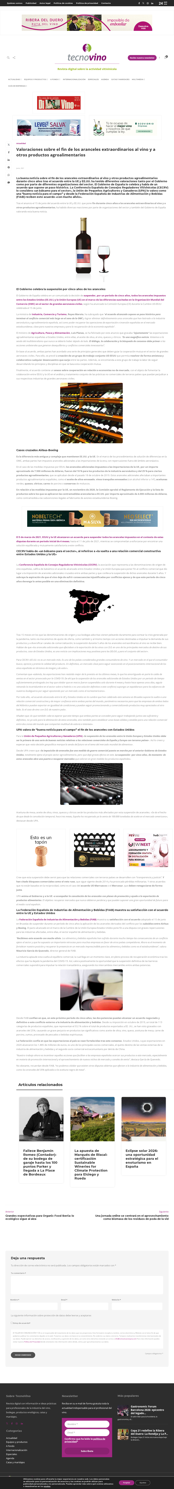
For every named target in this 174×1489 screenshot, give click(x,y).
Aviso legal (45, 3)
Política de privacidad (87, 3)
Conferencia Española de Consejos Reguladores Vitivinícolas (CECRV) (58, 564)
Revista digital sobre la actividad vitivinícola (87, 69)
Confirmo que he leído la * (85, 1440)
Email (64, 1300)
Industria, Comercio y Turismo (49, 314)
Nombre (14, 1300)
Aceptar (126, 1482)
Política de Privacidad (32, 1342)
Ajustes (142, 1482)
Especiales (93, 79)
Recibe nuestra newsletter (142, 58)
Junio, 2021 (20, 168)
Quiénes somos (14, 3)
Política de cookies (63, 3)
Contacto (106, 3)
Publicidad (31, 3)
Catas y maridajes (120, 79)
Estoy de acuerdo (21, 1323)
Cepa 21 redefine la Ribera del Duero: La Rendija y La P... (149, 1432)
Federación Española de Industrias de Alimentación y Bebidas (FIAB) (58, 919)
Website (116, 1300)
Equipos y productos (35, 79)
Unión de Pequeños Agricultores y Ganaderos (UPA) (53, 736)
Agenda (105, 79)
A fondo (54, 79)
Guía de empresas (17, 86)
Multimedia (137, 79)
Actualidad (14, 79)
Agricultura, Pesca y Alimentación (50, 332)
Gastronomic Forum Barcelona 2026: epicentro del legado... (147, 1410)
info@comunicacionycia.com (125, 1339)
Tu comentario (18, 1273)
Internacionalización (74, 79)
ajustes (47, 1486)
